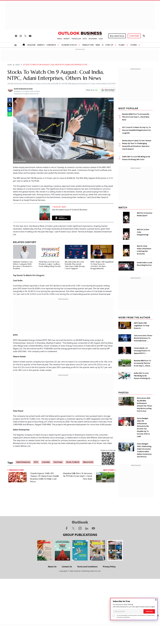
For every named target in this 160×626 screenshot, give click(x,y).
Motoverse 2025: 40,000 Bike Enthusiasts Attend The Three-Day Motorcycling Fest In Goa (145, 404)
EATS (85, 38)
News (98, 45)
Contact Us (67, 566)
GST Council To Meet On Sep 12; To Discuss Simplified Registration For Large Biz (136, 130)
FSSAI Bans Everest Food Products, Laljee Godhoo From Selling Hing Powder (50, 264)
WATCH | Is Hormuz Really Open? (144, 214)
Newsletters (88, 45)
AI (102, 45)
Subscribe (149, 611)
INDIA (59, 38)
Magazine (31, 45)
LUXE (101, 38)
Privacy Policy (109, 566)
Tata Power (57, 462)
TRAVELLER (76, 38)
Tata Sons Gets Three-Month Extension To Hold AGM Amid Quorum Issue (143, 338)
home (9, 65)
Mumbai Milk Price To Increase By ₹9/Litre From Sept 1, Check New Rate (135, 117)
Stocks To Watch (72, 462)
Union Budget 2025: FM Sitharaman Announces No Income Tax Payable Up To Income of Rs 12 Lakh (143, 427)
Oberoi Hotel (88, 462)
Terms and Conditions (87, 566)
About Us (52, 566)
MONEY (67, 38)
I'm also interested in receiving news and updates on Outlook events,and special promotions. (136, 616)
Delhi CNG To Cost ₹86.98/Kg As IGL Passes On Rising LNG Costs (142, 376)
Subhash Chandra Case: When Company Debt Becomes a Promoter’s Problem (23, 265)
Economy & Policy (69, 45)
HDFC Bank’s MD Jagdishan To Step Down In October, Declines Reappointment (102, 265)
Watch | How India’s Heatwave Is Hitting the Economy (144, 250)
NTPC (36, 462)
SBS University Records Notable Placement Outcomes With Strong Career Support (75, 265)
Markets (41, 45)
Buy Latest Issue (117, 36)
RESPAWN (93, 38)
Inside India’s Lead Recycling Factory (144, 263)
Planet (122, 45)
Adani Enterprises (23, 462)
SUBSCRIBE (134, 36)
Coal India (46, 462)
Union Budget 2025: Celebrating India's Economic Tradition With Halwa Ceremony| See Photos (144, 450)
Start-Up (109, 45)
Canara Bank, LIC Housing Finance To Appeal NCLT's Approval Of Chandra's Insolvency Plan (143, 351)
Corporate (51, 45)
